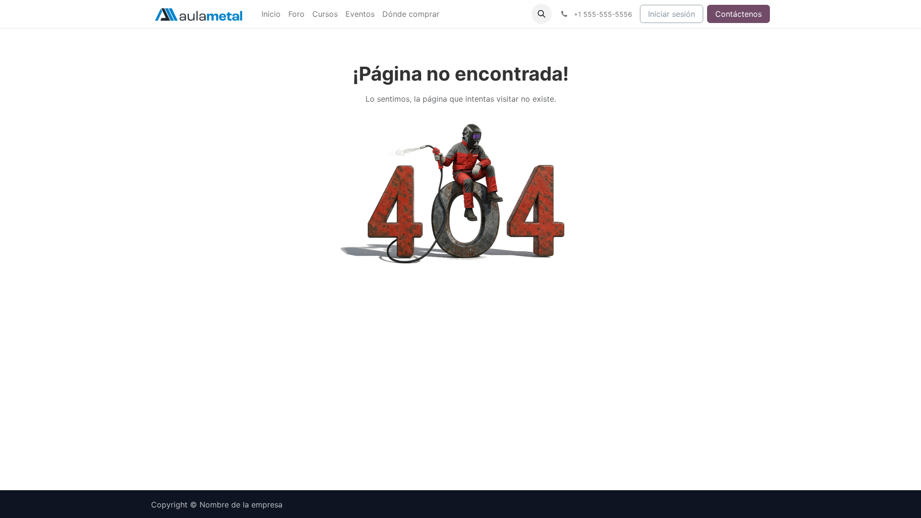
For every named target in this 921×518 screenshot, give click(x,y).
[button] (541, 14)
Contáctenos (738, 14)
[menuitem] (271, 14)
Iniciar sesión (671, 14)
